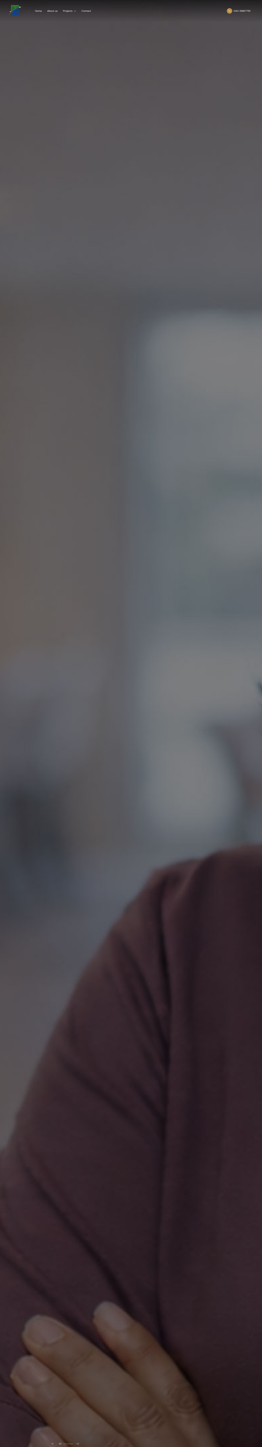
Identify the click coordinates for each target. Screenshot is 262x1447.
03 (68, 1443)
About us (52, 11)
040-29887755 (242, 10)
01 (52, 1443)
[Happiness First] (15, 11)
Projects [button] (67, 11)
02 (60, 1443)
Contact (86, 11)
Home (38, 11)
